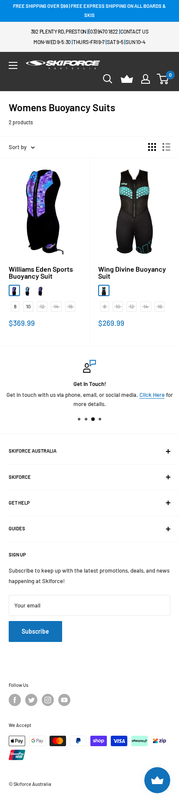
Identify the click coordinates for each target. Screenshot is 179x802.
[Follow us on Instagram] (48, 700)
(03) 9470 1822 (103, 31)
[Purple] (14, 290)
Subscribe (35, 631)
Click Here (152, 394)
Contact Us (134, 31)
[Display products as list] (166, 147)
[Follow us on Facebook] (15, 700)
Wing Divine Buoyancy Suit (132, 273)
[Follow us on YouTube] (64, 700)
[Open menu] (13, 65)
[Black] (40, 290)
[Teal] (27, 290)
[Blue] (104, 290)
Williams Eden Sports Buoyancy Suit (41, 273)
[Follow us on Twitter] (31, 700)
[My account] (145, 79)
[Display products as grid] (152, 147)
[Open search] (108, 79)
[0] (163, 79)
